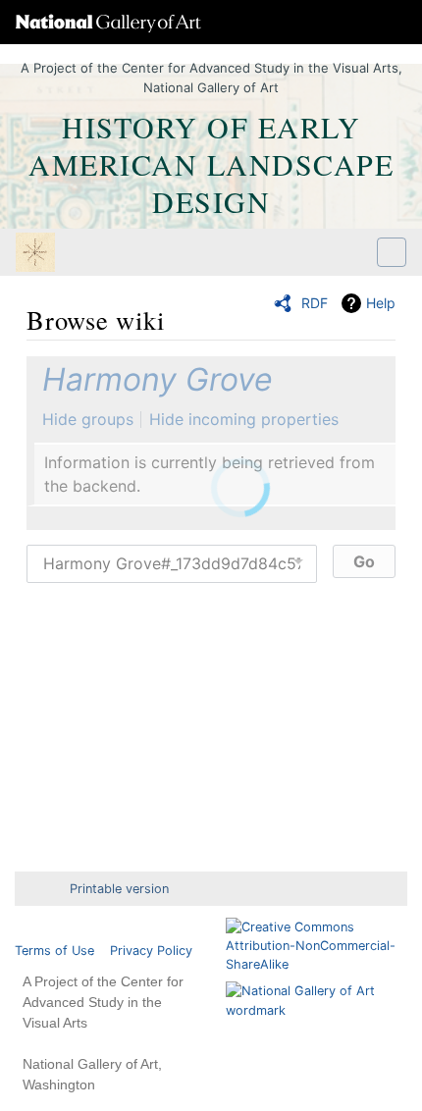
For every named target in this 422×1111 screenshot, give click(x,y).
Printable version (119, 888)
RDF (314, 302)
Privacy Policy (151, 950)
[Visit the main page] (35, 254)
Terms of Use (54, 950)
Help (381, 302)
